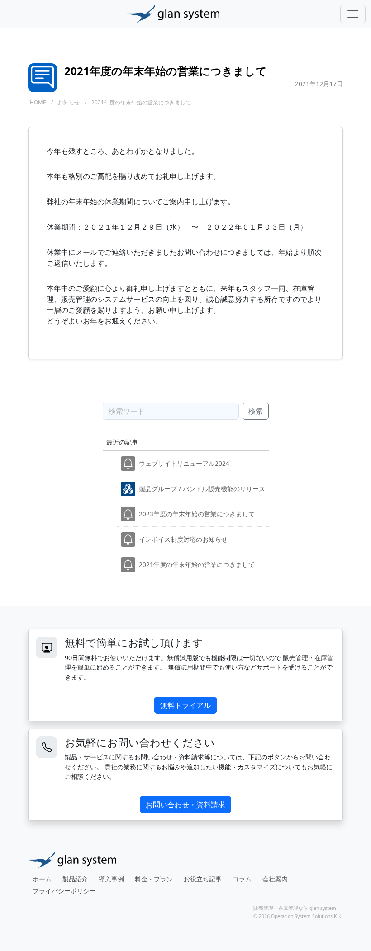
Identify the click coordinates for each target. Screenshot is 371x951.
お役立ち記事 (203, 879)
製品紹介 (75, 879)
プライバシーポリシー (64, 890)
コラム (242, 879)
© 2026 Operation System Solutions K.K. (298, 916)
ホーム (42, 879)
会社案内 (275, 879)
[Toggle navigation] (353, 14)
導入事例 (111, 879)
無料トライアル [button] (185, 705)
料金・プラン (154, 879)
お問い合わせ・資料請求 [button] (185, 805)
